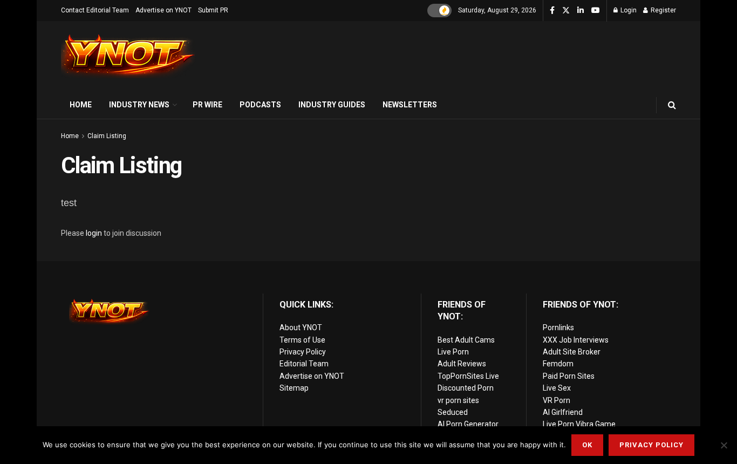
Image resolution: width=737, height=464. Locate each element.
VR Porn (556, 400)
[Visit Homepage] (128, 56)
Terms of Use (302, 340)
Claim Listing (106, 136)
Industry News (139, 104)
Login (628, 10)
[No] (723, 445)
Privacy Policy (302, 351)
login (94, 233)
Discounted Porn (466, 388)
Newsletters (410, 104)
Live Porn (453, 351)
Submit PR (213, 10)
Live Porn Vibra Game (579, 424)
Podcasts (260, 104)
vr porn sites (458, 400)
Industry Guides (331, 104)
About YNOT (300, 327)
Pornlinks (558, 327)
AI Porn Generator (468, 424)
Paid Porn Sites (569, 376)
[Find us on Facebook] (552, 11)
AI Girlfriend (563, 412)
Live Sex (557, 388)
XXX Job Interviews (576, 340)
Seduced (453, 412)
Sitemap (294, 388)
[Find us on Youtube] (595, 11)
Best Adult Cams (466, 340)
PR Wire (207, 104)
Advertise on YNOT (163, 10)
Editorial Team (304, 363)
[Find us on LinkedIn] (580, 11)
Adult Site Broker (571, 351)
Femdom (558, 363)
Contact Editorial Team (95, 10)
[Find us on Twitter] (566, 11)
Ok (587, 445)
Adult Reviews (462, 363)
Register (662, 10)
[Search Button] (672, 105)
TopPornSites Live (468, 376)
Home (81, 104)
